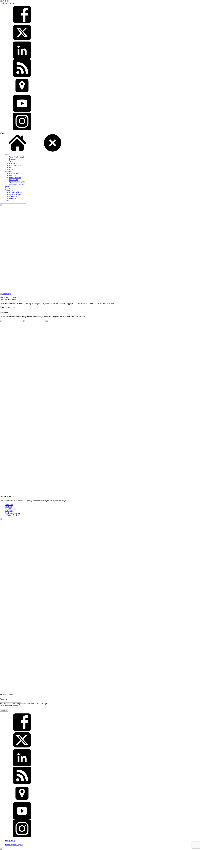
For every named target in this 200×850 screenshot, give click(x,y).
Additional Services (16, 184)
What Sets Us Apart (16, 157)
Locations (12, 198)
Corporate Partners (16, 165)
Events (7, 188)
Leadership (13, 159)
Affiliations (13, 196)
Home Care (13, 173)
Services (8, 171)
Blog (11, 169)
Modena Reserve (15, 194)
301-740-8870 (5, 1)
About (7, 155)
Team (11, 161)
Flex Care (12, 176)
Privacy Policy (10, 841)
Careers (7, 186)
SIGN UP (4, 710)
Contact (7, 200)
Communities (9, 190)
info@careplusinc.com (8, 3)
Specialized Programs (17, 182)
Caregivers (13, 163)
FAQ (11, 167)
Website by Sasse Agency (14, 845)
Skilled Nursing (15, 178)
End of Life (13, 180)
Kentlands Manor (15, 192)
